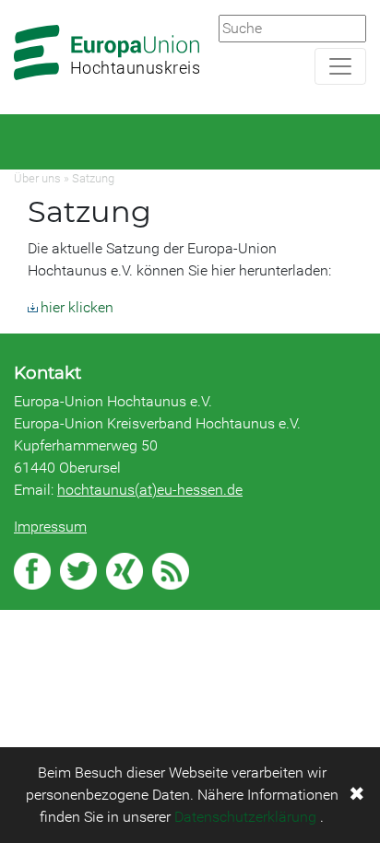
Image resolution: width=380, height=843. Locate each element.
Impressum (50, 526)
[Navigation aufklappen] (340, 66)
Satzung (93, 178)
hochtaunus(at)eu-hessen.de (150, 489)
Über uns (37, 178)
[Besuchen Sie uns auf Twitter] (78, 571)
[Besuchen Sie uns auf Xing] (124, 571)
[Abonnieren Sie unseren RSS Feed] (170, 571)
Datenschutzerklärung (245, 816)
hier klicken (77, 307)
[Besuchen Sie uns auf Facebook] (32, 571)
